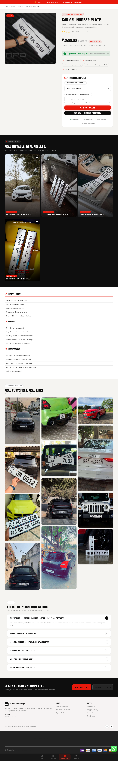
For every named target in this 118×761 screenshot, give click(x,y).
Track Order (91, 716)
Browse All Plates (103, 687)
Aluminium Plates (62, 707)
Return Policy (92, 713)
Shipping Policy (92, 710)
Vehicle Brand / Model (75, 83)
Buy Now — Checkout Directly (87, 113)
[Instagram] (107, 726)
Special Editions (62, 713)
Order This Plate (82, 687)
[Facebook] (111, 726)
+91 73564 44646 (10, 717)
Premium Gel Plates (17, 6)
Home (6, 6)
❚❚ (37, 157)
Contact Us (91, 707)
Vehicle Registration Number (78, 94)
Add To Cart (89, 107)
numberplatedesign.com (23, 750)
